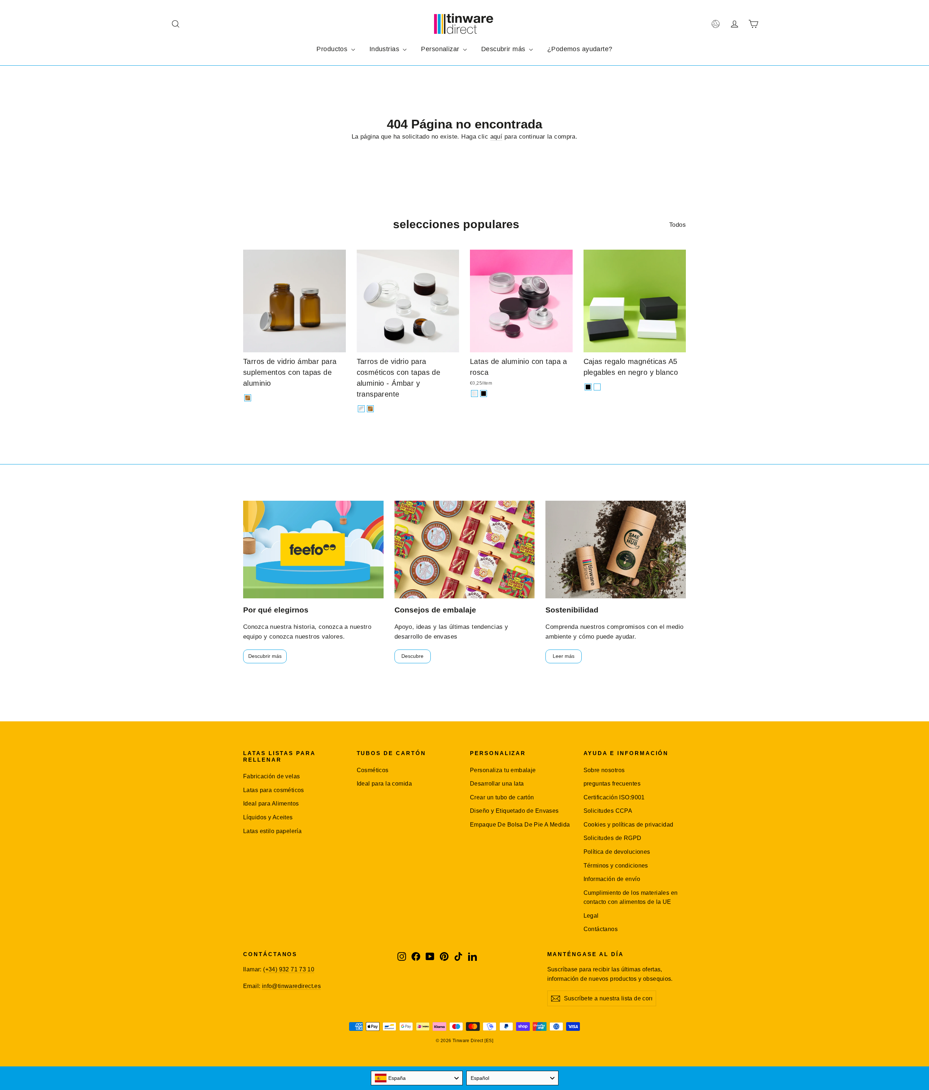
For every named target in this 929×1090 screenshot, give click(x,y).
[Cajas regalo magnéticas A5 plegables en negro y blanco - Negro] (588, 387)
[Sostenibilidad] (615, 549)
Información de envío (612, 879)
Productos (332, 49)
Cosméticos (373, 770)
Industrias (385, 49)
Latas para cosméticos (273, 790)
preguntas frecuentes (612, 783)
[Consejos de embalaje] (464, 549)
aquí (496, 136)
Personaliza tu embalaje (503, 770)
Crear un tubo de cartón (502, 797)
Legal (591, 916)
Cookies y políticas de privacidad (629, 824)
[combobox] (417, 1078)
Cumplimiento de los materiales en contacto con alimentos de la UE (631, 897)
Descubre (412, 656)
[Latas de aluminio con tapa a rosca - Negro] (483, 393)
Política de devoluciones (617, 852)
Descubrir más (504, 49)
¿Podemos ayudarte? (580, 49)
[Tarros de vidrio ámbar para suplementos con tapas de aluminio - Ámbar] (248, 398)
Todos (677, 224)
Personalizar (441, 49)
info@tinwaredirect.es (291, 986)
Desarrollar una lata (497, 783)
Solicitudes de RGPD (613, 838)
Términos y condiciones (616, 865)
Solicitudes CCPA (608, 811)
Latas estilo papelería (272, 831)
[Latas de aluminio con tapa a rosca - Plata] (474, 393)
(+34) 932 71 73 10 (288, 969)
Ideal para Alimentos (271, 803)
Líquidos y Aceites (268, 817)
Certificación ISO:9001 (614, 797)
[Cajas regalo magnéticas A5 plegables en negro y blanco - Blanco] (597, 387)
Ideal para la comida (384, 783)
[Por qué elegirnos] (313, 549)
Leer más (563, 656)
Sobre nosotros (604, 770)
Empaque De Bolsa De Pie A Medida (520, 824)
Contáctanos (601, 929)
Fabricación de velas (271, 776)
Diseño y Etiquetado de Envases (514, 811)
